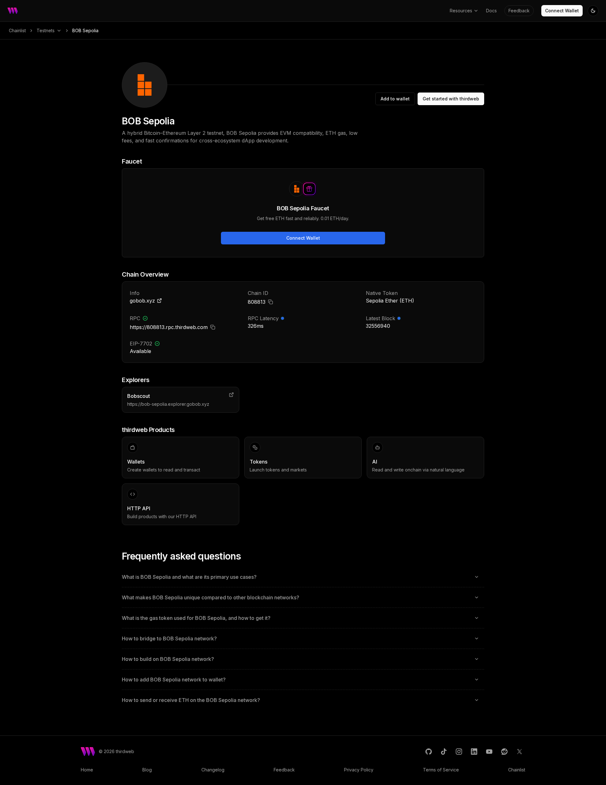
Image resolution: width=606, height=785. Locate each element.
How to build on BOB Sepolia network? (168, 659)
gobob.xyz (142, 300)
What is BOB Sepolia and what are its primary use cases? (189, 577)
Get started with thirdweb (451, 98)
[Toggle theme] (593, 10)
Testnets (46, 30)
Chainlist (17, 30)
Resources (461, 10)
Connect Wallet (562, 10)
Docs (491, 10)
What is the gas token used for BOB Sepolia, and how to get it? (196, 618)
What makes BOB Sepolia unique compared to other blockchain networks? (210, 597)
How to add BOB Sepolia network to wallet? (174, 679)
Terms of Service (441, 769)
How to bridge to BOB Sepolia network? (169, 638)
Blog (147, 769)
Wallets (136, 461)
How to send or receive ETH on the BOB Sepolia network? (191, 700)
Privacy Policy (358, 769)
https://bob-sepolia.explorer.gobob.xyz (168, 404)
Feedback (519, 10)
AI (374, 461)
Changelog (212, 769)
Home (87, 769)
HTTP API (138, 508)
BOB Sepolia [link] (85, 30)
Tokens (258, 461)
